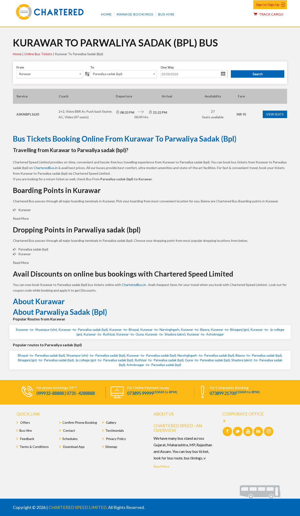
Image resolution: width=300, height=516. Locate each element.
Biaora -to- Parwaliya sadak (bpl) (259, 355)
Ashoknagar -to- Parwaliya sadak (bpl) (154, 365)
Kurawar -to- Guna (130, 334)
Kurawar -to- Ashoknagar (205, 334)
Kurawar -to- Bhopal (124, 329)
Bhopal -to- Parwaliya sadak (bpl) (41, 355)
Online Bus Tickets (38, 54)
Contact (68, 430)
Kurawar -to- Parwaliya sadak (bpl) (83, 329)
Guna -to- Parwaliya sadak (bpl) (207, 360)
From (20, 67)
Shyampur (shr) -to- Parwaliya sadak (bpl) (95, 355)
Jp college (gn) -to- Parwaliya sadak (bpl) (104, 360)
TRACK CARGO (270, 14)
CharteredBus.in (46, 168)
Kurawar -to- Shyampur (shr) (36, 329)
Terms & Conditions (34, 447)
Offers (24, 422)
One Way (167, 67)
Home (106, 14)
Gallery (110, 422)
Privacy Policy (115, 439)
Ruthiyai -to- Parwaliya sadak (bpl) (159, 360)
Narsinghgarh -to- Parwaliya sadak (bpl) (205, 355)
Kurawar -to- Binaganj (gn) (230, 329)
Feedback (26, 439)
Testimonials (114, 430)
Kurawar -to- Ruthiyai (99, 334)
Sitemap (111, 447)
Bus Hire (166, 14)
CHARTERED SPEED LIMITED (77, 507)
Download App (73, 447)
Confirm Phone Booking (79, 422)
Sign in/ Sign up (267, 5)
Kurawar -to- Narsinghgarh (159, 329)
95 (241, 114)
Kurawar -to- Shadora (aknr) (165, 334)
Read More (161, 466)
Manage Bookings (135, 14)
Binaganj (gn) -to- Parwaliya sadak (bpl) (46, 360)
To (92, 67)
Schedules (70, 439)
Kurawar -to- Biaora (195, 329)
